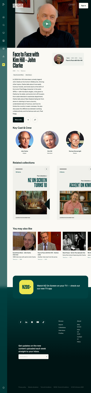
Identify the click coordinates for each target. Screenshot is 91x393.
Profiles (61, 333)
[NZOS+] (3, 64)
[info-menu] (3, 388)
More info (18, 119)
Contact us (79, 338)
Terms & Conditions (46, 387)
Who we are (79, 325)
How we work (78, 331)
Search (61, 324)
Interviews (62, 330)
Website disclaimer (33, 387)
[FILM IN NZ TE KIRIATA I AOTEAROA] (3, 41)
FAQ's (79, 342)
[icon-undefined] (28, 120)
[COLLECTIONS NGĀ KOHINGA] (3, 49)
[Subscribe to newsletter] (46, 357)
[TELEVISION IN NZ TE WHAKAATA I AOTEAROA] (3, 33)
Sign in (83, 5)
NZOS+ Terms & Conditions (61, 387)
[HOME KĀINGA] (3, 17)
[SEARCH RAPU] (3, 25)
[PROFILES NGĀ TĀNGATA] (3, 56)
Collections (62, 327)
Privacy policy (22, 387)
